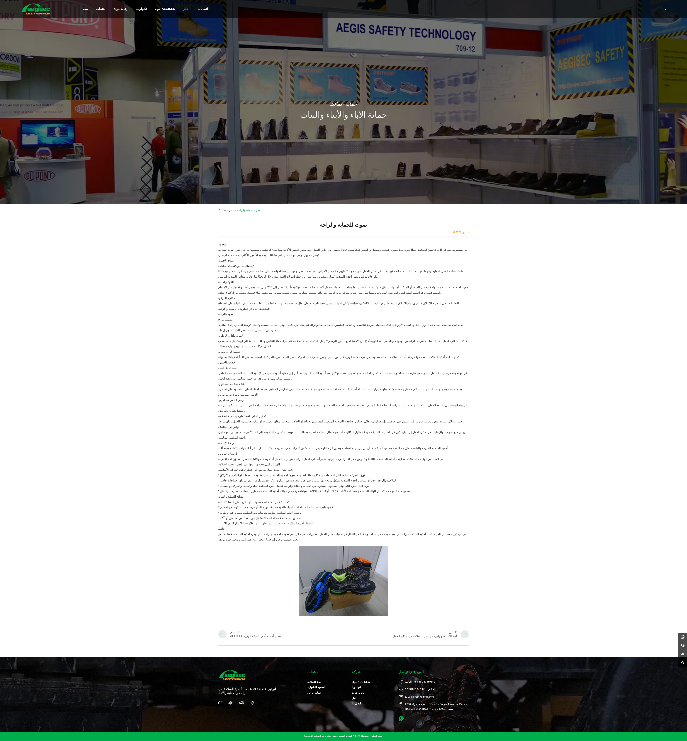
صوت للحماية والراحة (248, 210)
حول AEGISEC (165, 9)
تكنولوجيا (141, 9)
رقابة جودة (120, 9)
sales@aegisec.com (422, 696)
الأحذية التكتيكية (316, 687)
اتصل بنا (203, 9)
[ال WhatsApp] (682, 637)
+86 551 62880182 (424, 681)
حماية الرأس (314, 692)
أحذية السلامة (226, 416)
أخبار (186, 9)
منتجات (100, 9)
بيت (85, 9)
